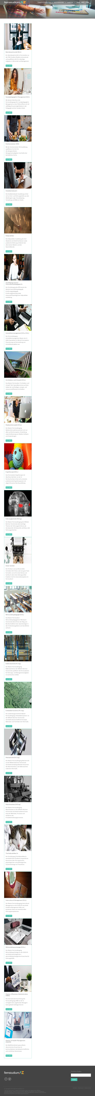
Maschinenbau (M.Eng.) (13, 804)
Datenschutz (88, 1088)
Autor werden (10, 566)
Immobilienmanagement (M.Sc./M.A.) (17, 333)
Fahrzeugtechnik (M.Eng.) (14, 519)
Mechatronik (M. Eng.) (13, 757)
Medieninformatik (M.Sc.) (14, 425)
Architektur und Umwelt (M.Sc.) (16, 380)
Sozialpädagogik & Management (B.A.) (18, 97)
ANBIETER (70, 2)
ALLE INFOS (9, 65)
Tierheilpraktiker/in (12, 853)
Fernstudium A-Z (20, 1088)
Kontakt (75, 1088)
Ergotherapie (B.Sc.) (12, 472)
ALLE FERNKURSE (59, 2)
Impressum (80, 1088)
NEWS (78, 2)
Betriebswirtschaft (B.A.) (13, 52)
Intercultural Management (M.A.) (16, 900)
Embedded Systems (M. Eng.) (15, 710)
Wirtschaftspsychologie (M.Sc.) (15, 947)
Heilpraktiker (10, 236)
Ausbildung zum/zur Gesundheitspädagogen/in (14, 283)
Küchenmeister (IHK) (12, 144)
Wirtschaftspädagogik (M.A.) (15, 614)
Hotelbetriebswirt (11, 191)
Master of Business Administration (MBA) (17, 994)
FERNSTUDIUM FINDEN (44, 2)
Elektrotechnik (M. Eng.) (13, 663)
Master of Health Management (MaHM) (15, 1041)
